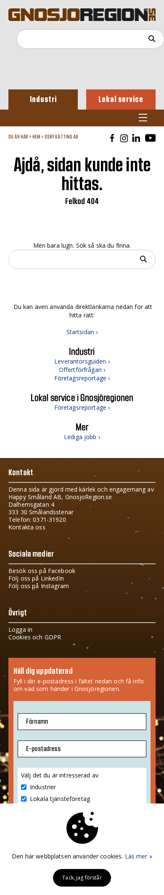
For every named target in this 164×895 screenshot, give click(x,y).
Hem (36, 136)
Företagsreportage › (82, 378)
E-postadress (43, 749)
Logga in (20, 629)
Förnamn (37, 721)
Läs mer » (138, 856)
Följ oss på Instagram (38, 586)
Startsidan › (82, 332)
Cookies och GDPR (34, 637)
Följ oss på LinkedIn (36, 578)
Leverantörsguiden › (82, 361)
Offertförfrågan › (82, 370)
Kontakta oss (26, 527)
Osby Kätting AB (62, 136)
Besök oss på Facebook (41, 571)
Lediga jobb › (82, 437)
